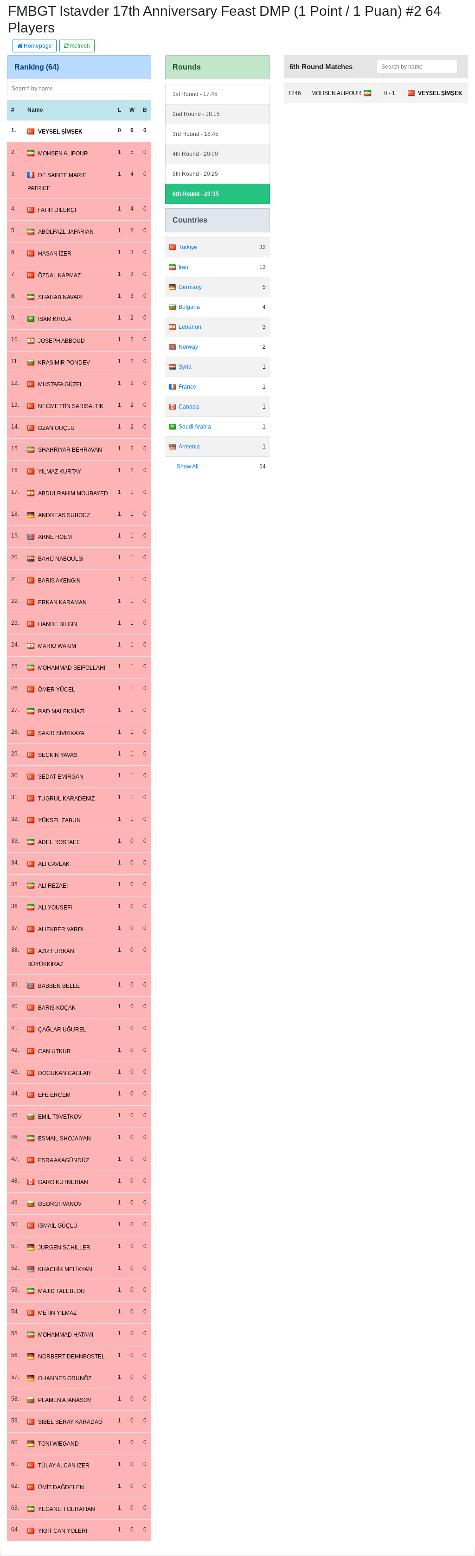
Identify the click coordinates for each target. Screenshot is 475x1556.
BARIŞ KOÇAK (57, 1008)
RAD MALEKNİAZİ (61, 711)
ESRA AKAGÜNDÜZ (63, 1160)
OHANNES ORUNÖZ (64, 1378)
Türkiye (188, 247)
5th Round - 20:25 (195, 174)
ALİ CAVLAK (54, 864)
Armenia (189, 446)
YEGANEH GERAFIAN (66, 1509)
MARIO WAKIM (57, 646)
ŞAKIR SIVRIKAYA (61, 733)
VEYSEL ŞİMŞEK (60, 131)
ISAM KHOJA (54, 319)
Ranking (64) (36, 67)
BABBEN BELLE (59, 986)
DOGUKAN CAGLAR (64, 1073)
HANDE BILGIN (57, 624)
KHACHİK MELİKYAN (65, 1269)
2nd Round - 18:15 (196, 114)
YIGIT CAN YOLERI (62, 1531)
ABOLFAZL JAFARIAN (66, 232)
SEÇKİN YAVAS (57, 755)
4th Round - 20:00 (195, 154)
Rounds (187, 67)
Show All (188, 466)
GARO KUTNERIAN (63, 1182)
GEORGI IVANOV (60, 1204)
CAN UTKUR (54, 1051)
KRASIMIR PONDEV (64, 362)
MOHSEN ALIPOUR (63, 153)
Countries (190, 220)
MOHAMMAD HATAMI (65, 1335)
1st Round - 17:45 (195, 94)
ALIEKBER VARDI (60, 929)
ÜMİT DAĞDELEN (61, 1487)
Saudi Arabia (195, 426)
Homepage (37, 46)
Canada (189, 406)
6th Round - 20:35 (196, 194)
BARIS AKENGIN (59, 580)
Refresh (79, 46)
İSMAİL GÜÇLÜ (57, 1226)
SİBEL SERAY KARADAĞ (70, 1422)
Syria (185, 367)
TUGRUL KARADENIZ (66, 798)
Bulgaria (189, 307)
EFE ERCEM (54, 1095)
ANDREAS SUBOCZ (64, 515)
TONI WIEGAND (58, 1444)
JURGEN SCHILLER (64, 1247)
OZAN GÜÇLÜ (56, 428)
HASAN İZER (54, 253)
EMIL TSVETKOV (60, 1117)
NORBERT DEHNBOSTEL (71, 1356)
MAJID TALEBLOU (61, 1291)
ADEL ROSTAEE (59, 842)
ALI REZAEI (53, 886)
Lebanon (190, 327)
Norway (188, 347)
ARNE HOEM (55, 537)
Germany (190, 287)
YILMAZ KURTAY (59, 471)
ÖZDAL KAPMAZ (59, 275)
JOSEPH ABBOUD (61, 341)
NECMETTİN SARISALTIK (70, 406)
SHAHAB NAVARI (60, 297)
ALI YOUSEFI (55, 907)
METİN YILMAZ (57, 1313)
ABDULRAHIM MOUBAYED (73, 493)
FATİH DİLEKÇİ (57, 210)
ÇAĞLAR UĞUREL (62, 1029)
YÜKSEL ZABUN (59, 820)
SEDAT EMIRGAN (60, 777)
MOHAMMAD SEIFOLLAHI (71, 668)
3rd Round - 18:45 (195, 134)
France (187, 387)
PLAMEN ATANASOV (64, 1400)
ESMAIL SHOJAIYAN (64, 1138)
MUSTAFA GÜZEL (60, 384)
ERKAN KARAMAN (62, 602)
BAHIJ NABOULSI (60, 559)
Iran (183, 267)
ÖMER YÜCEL (56, 689)
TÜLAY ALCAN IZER (64, 1465)
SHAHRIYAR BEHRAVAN (70, 450)
